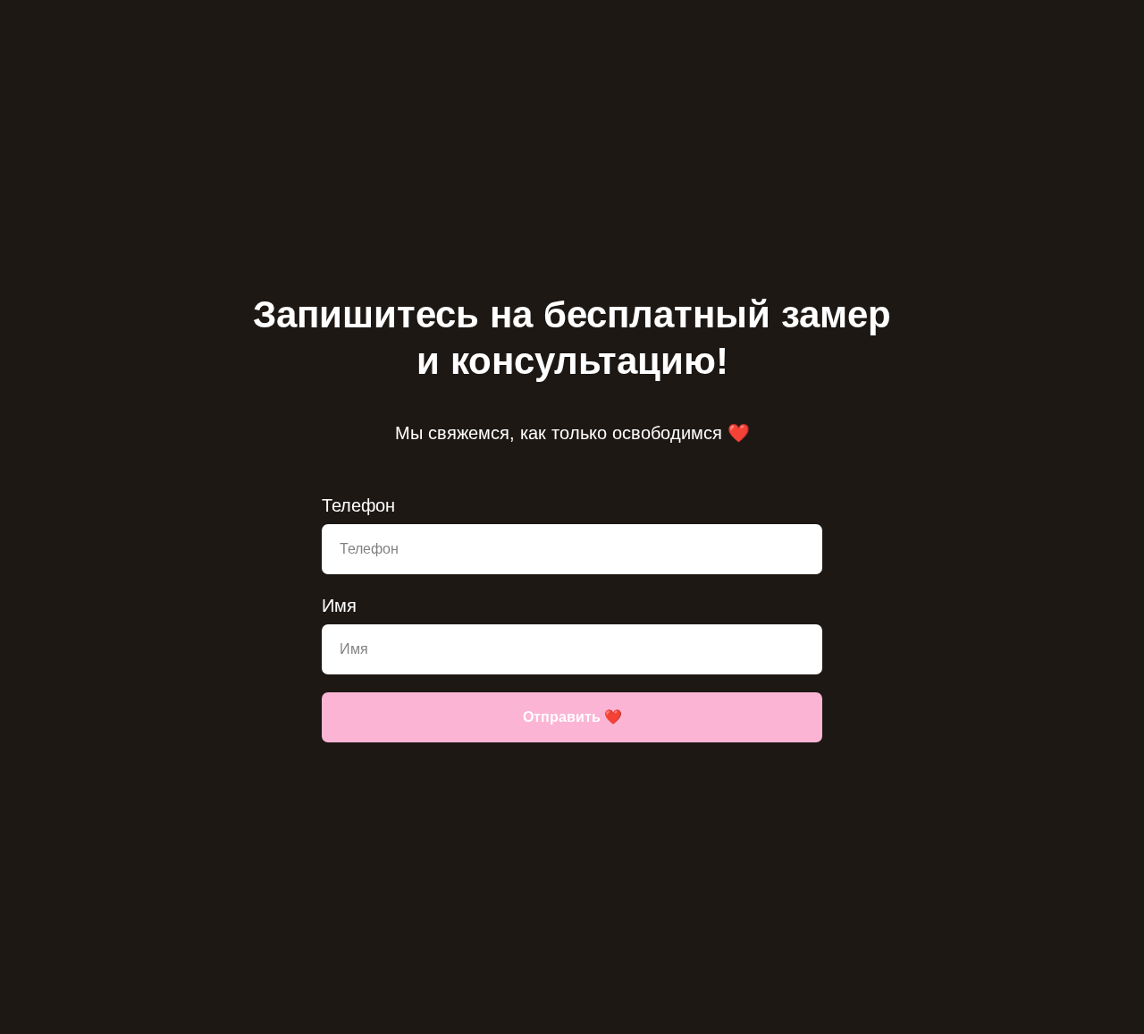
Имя (339, 605)
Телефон (358, 505)
